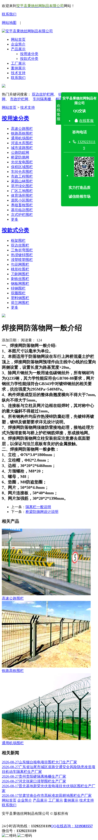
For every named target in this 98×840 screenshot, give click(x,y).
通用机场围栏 (22, 138)
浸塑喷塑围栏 (22, 260)
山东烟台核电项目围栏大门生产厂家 (39, 762)
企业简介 (18, 44)
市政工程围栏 (22, 176)
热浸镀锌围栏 (22, 255)
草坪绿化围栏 (22, 186)
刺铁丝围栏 (20, 279)
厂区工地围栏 (22, 191)
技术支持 (18, 73)
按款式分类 (29, 59)
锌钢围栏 (18, 288)
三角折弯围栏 (22, 250)
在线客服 (86, 121)
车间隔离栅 (42, 99)
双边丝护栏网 (43, 94)
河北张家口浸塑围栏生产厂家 (34, 781)
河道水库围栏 (22, 143)
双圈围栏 (18, 293)
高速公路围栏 (22, 129)
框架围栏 (18, 240)
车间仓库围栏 (22, 172)
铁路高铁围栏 (22, 133)
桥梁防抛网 (20, 157)
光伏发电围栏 (22, 162)
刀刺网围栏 (20, 274)
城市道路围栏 (22, 148)
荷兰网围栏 (20, 303)
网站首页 (18, 39)
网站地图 (9, 23)
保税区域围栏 (22, 167)
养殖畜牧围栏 (22, 205)
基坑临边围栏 (22, 210)
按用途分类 (29, 54)
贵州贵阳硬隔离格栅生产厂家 (34, 776)
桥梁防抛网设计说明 (42, 512)
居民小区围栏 (22, 200)
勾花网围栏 (20, 264)
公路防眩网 (20, 152)
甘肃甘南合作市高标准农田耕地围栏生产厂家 (47, 795)
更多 (14, 219)
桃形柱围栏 (20, 269)
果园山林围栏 (22, 181)
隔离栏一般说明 (38, 507)
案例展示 (18, 68)
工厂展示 (18, 63)
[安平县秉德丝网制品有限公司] (27, 31)
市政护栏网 (19, 99)
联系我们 (9, 14)
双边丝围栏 (20, 245)
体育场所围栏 (22, 195)
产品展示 (18, 49)
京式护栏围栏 (22, 215)
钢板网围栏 (20, 283)
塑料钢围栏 (20, 298)
